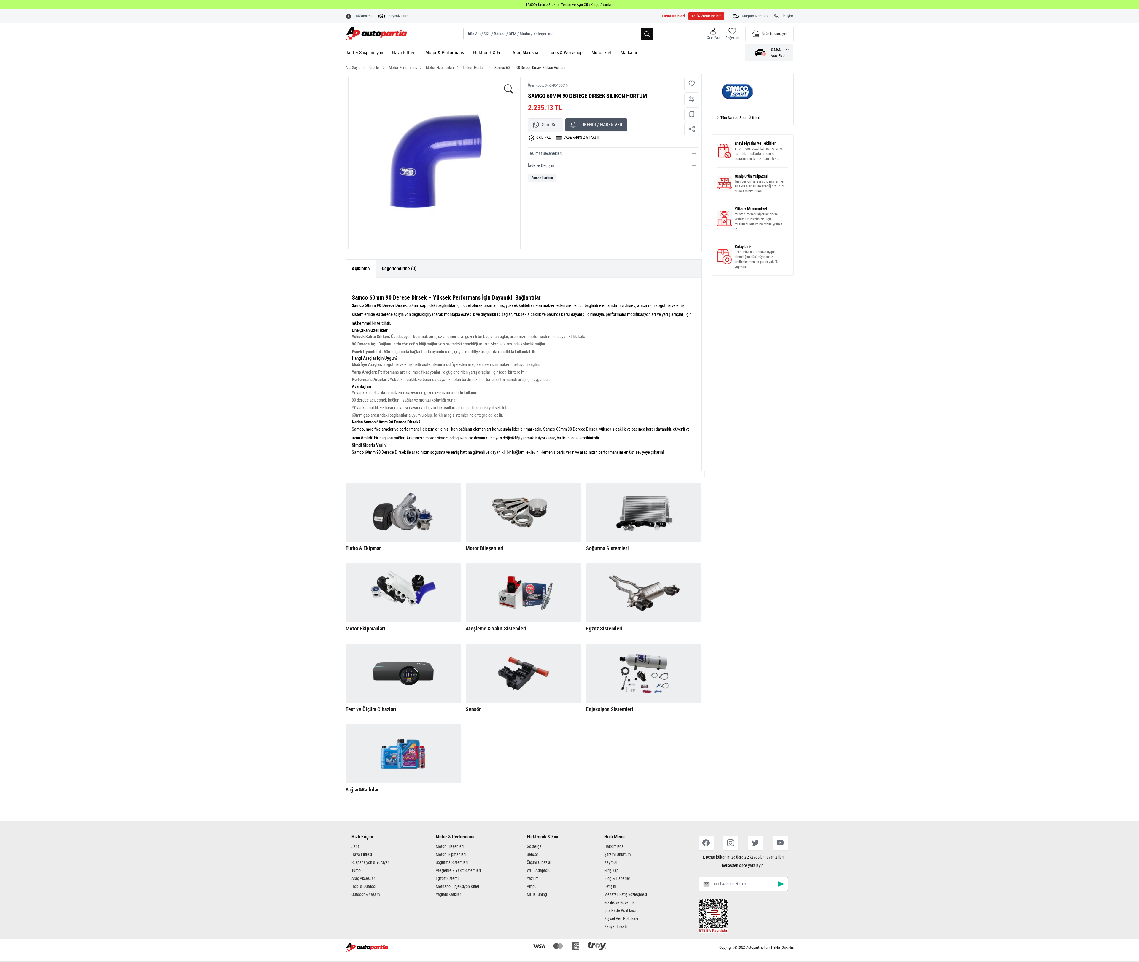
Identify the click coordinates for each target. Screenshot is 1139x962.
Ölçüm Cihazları (539, 862)
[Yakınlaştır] (508, 89)
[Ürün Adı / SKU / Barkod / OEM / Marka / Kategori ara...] (647, 34)
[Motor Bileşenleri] (523, 512)
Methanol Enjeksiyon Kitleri (458, 886)
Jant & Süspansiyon (364, 52)
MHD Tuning (537, 894)
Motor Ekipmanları (451, 854)
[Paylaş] (691, 129)
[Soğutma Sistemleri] (644, 512)
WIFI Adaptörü (539, 870)
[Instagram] (730, 843)
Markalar (629, 52)
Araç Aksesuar (526, 52)
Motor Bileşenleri (450, 846)
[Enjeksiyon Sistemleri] (644, 673)
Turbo (356, 870)
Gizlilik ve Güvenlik (619, 902)
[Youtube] (780, 843)
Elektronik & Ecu (488, 52)
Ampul (532, 886)
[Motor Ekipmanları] (403, 592)
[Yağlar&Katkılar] (403, 753)
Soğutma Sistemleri (452, 862)
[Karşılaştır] (691, 99)
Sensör (532, 854)
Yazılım (533, 878)
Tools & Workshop (566, 52)
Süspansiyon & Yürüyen (370, 862)
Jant (355, 846)
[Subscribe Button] (781, 884)
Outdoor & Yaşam (365, 894)
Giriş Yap (611, 870)
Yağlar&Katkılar (448, 894)
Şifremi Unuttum (617, 854)
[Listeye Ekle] (691, 114)
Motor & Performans (444, 52)
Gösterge (534, 846)
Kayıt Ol (610, 862)
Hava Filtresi (404, 52)
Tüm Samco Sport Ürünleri (740, 117)
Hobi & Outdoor (363, 886)
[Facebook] (706, 843)
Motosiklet (601, 52)
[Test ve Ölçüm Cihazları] (403, 673)
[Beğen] (691, 84)
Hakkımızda (613, 846)
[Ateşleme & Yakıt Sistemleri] (523, 592)
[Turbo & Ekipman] (403, 512)
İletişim (610, 886)
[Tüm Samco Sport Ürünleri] (752, 91)
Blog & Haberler (617, 878)
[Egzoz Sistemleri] (644, 592)
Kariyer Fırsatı (615, 926)
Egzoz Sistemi (447, 878)
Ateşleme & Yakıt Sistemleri (458, 870)
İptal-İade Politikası (620, 910)
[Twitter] (755, 843)
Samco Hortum (542, 178)
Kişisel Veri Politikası (621, 918)
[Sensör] (523, 673)
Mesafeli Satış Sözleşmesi (625, 894)
